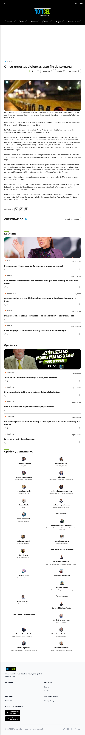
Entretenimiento (74, 22)
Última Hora (10, 22)
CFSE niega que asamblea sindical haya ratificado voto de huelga (35, 330)
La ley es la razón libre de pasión (19, 439)
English (46, 690)
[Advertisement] (42, 40)
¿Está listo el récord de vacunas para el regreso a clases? (30, 377)
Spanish (47, 687)
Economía (35, 22)
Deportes (59, 22)
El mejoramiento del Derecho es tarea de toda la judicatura (32, 392)
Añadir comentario (72, 219)
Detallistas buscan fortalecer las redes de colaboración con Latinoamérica (39, 316)
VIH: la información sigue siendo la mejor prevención (29, 407)
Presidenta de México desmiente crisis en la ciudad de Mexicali (34, 266)
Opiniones (47, 22)
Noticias (23, 22)
